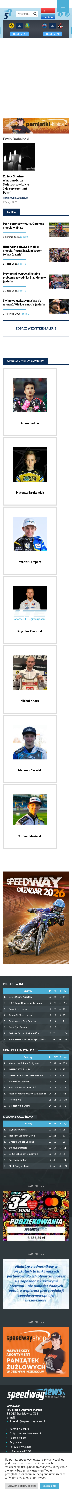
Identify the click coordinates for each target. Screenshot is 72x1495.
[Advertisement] (36, 79)
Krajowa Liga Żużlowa (15, 197)
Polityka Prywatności (20, 1446)
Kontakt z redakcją (19, 1429)
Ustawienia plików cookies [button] (21, 1486)
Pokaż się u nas (17, 1438)
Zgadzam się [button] (49, 1486)
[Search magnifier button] (35, 14)
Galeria (11, 211)
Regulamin (15, 1442)
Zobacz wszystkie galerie (36, 328)
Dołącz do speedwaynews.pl (25, 1433)
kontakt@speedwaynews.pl (27, 1421)
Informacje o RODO (20, 1451)
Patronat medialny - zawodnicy (25, 361)
